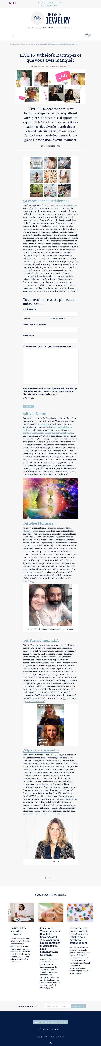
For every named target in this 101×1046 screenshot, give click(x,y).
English (42, 1036)
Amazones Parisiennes (66, 205)
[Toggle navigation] (12, 36)
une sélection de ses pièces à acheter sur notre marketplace (48, 431)
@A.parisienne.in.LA (35, 700)
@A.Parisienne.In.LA (41, 640)
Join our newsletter (28, 1006)
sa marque (45, 423)
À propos (44, 1029)
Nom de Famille (58, 318)
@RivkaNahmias (37, 413)
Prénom (26, 318)
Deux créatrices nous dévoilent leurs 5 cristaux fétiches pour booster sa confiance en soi (79, 935)
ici (33, 580)
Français (57, 1036)
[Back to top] (50, 1043)
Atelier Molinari (30, 530)
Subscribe (78, 1006)
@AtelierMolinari (38, 523)
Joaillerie (64, 66)
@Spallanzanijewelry (41, 749)
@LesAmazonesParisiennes (46, 200)
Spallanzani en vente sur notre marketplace (43, 813)
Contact (56, 1029)
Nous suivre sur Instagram (51, 1022)
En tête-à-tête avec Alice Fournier (18, 930)
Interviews (52, 66)
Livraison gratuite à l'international (50, 4)
